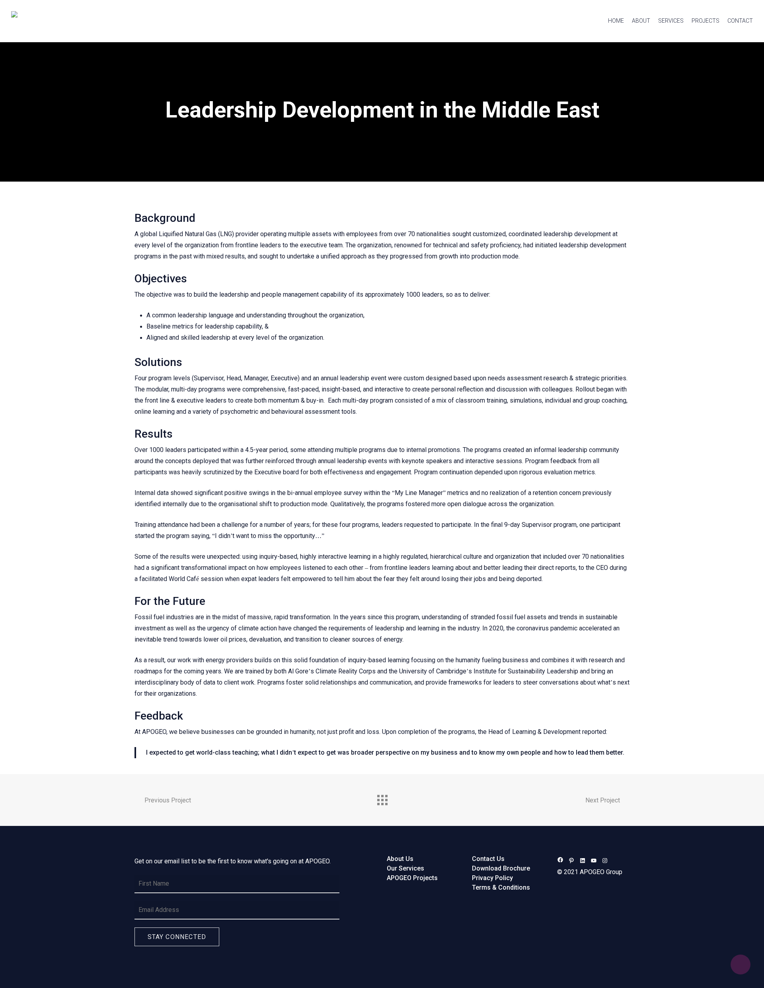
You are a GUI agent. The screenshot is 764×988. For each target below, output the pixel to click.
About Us (400, 859)
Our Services (405, 868)
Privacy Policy (492, 878)
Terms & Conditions (501, 887)
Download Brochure (501, 868)
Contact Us (488, 859)
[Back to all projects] (382, 798)
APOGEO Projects (412, 878)
